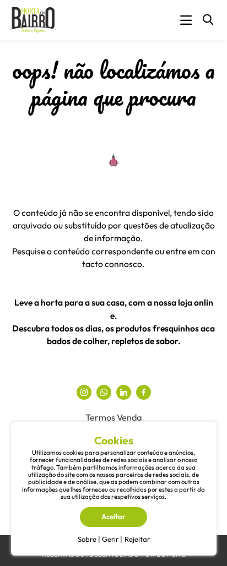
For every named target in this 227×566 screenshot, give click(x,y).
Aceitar (113, 516)
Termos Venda (113, 417)
